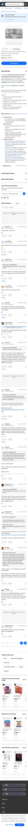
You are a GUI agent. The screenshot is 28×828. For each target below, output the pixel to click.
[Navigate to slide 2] (14, 43)
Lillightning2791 (9, 625)
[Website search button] (22, 4)
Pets (5, 658)
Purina (21, 667)
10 (4, 706)
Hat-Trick (7, 342)
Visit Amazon (14, 63)
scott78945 (8, 241)
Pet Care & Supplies (17, 658)
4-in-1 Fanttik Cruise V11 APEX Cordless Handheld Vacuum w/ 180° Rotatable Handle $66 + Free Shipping (18, 763)
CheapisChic (8, 484)
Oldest (17, 203)
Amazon (3, 74)
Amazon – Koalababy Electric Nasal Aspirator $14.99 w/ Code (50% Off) (6, 763)
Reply (10, 235)
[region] (14, 821)
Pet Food (6, 662)
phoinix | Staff (23, 165)
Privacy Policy (14, 820)
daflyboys (7, 424)
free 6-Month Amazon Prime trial (16, 142)
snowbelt (7, 226)
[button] (7, 49)
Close (19, 824)
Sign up (5, 213)
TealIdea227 (8, 259)
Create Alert (10, 19)
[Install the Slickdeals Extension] (14, 785)
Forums (8, 11)
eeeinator (7, 302)
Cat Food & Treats (9, 667)
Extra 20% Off (18, 79)
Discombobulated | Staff (21, 113)
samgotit (7, 389)
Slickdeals (3, 11)
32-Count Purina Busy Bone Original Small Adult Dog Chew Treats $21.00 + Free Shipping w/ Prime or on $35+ (7, 729)
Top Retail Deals (18, 8)
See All (24, 679)
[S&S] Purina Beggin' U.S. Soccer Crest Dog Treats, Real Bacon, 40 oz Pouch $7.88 (18, 729)
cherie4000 (8, 286)
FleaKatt (7, 589)
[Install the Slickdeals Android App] (14, 789)
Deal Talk (14, 11)
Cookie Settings (9, 824)
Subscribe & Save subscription (13, 152)
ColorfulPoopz (9, 322)
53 (5, 48)
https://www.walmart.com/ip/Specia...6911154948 (13, 534)
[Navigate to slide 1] (13, 43)
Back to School (8, 8)
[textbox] (12, 193)
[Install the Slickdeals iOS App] (14, 793)
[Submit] (3, 207)
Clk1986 (7, 547)
